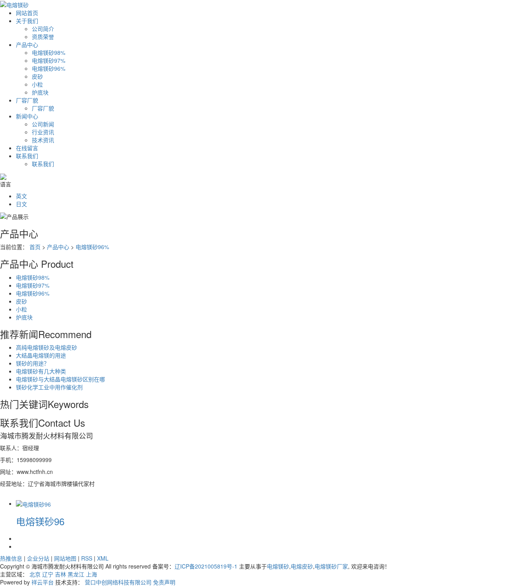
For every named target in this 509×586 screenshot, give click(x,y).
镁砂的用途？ (32, 363)
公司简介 (43, 29)
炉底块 (40, 92)
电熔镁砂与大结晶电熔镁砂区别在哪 (60, 379)
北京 (35, 574)
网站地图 (65, 558)
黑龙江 (76, 574)
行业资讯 (43, 132)
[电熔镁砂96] (33, 503)
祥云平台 (42, 582)
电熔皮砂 (302, 566)
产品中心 (27, 44)
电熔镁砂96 (40, 521)
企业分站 (38, 558)
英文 (21, 196)
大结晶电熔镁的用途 (41, 355)
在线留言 (27, 148)
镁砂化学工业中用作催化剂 (49, 387)
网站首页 (27, 13)
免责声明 (164, 582)
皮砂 (37, 76)
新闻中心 (27, 116)
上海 (91, 574)
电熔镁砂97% (48, 60)
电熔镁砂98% (48, 52)
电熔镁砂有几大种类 (41, 371)
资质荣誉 (43, 37)
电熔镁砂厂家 (331, 566)
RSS (86, 558)
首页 (35, 247)
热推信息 (11, 558)
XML (103, 558)
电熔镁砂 (278, 566)
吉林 (60, 574)
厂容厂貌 (27, 100)
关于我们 (27, 21)
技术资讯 (43, 140)
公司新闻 (43, 124)
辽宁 (47, 574)
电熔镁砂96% (48, 68)
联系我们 (27, 156)
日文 (21, 204)
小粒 (37, 84)
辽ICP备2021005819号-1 (206, 566)
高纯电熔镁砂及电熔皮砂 (46, 347)
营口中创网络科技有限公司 (118, 582)
